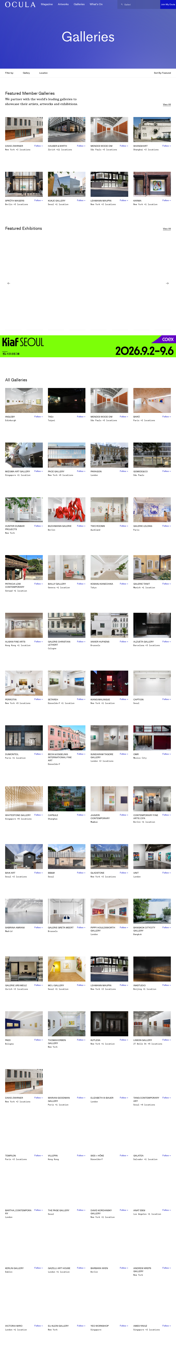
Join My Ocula (168, 4)
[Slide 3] (56, 330)
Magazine (47, 4)
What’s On (96, 4)
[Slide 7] (141, 330)
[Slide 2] (34, 330)
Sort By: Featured (162, 73)
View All (167, 104)
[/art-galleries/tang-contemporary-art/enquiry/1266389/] (19, 4)
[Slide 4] (77, 330)
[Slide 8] (162, 330)
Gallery (26, 73)
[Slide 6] (120, 330)
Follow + (38, 145)
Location (43, 73)
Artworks (63, 4)
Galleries (79, 4)
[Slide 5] (98, 330)
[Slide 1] (13, 330)
